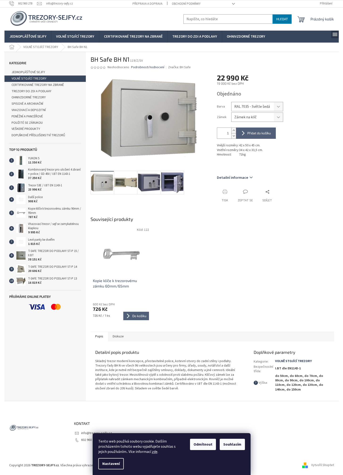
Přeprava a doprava (147, 4)
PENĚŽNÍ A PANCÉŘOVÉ (27, 116)
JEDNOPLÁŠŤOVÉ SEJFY (28, 72)
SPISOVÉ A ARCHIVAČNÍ (27, 103)
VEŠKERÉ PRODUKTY (26, 129)
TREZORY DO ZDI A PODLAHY (31, 91)
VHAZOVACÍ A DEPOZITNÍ (29, 110)
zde (154, 451)
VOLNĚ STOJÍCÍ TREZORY (29, 78)
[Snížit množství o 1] (233, 136)
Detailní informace (232, 177)
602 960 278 (89, 440)
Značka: (179, 67)
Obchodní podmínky (186, 4)
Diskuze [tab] (118, 336)
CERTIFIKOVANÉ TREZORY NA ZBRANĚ (38, 85)
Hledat (282, 19)
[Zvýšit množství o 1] (233, 130)
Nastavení (111, 463)
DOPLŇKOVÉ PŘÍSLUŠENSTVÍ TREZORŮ (38, 135)
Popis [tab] (99, 336)
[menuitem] (28, 37)
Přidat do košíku (259, 133)
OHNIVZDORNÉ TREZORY (29, 97)
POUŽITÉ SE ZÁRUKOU (27, 122)
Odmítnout (203, 444)
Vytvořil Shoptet (322, 465)
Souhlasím (232, 444)
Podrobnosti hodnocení (147, 67)
